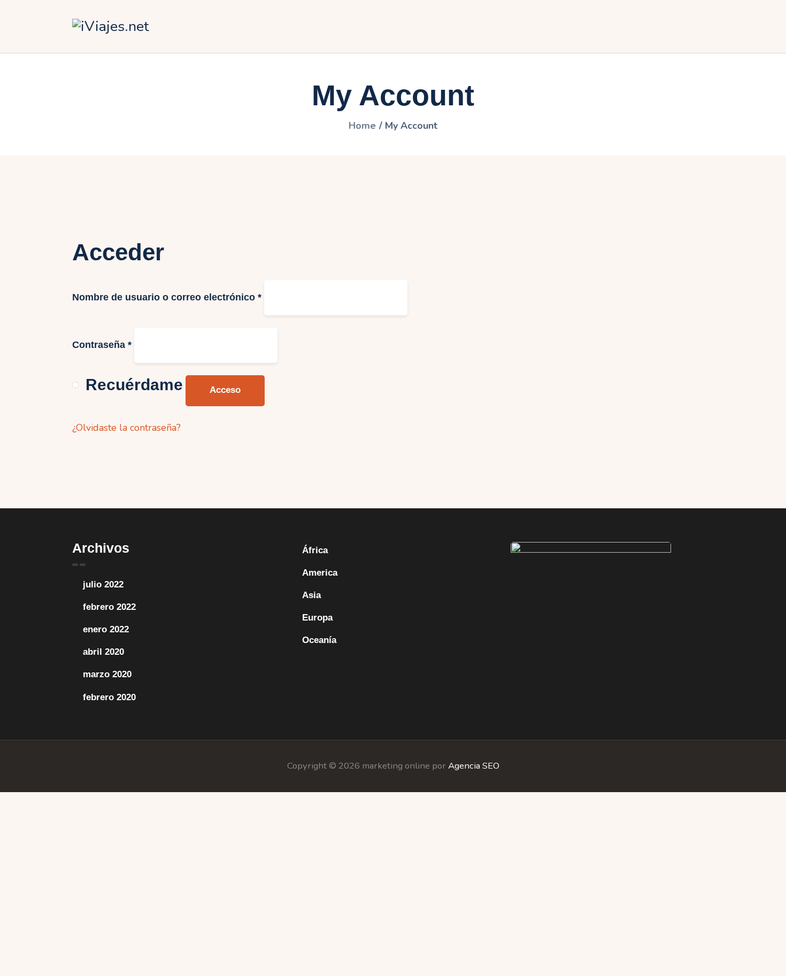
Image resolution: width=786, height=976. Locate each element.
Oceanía (319, 640)
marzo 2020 (107, 674)
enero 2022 (106, 629)
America (319, 573)
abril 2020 (103, 652)
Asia (311, 595)
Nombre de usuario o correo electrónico (166, 297)
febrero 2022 (109, 607)
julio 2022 (103, 584)
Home (362, 125)
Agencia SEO (473, 766)
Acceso (225, 390)
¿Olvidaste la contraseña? (126, 427)
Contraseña (102, 344)
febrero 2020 (109, 697)
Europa (317, 618)
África (315, 550)
